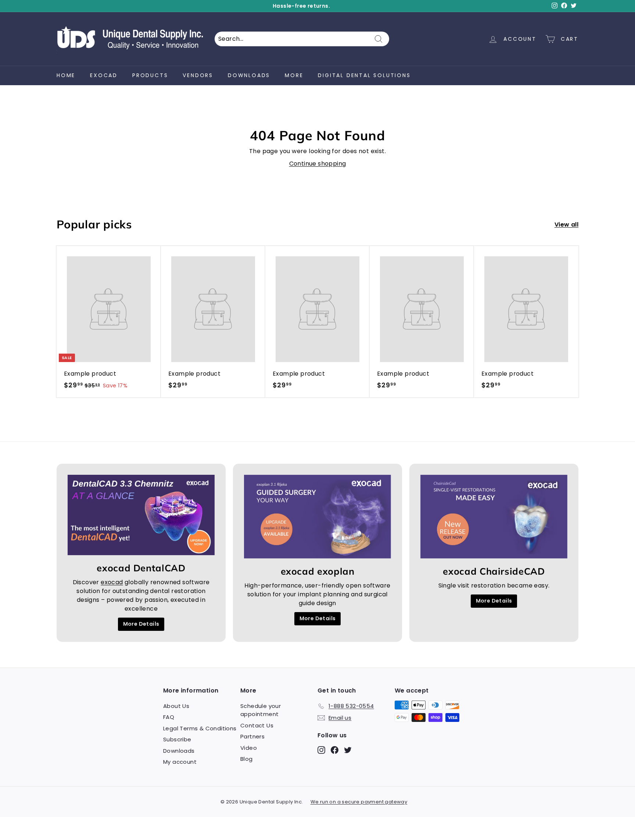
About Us (176, 706)
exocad (104, 75)
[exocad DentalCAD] (141, 515)
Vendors (198, 75)
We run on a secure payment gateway (359, 801)
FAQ (168, 717)
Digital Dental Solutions (364, 75)
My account (180, 762)
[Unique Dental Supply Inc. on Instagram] (321, 749)
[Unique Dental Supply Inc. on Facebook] (334, 749)
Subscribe (177, 739)
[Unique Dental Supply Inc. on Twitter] (348, 749)
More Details (141, 624)
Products (150, 75)
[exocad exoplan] (317, 517)
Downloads (249, 75)
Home (66, 75)
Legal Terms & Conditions (200, 728)
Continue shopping (317, 163)
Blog (246, 759)
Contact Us (256, 725)
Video (248, 748)
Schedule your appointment (260, 710)
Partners (252, 736)
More (294, 75)
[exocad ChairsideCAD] (493, 517)
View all (566, 224)
